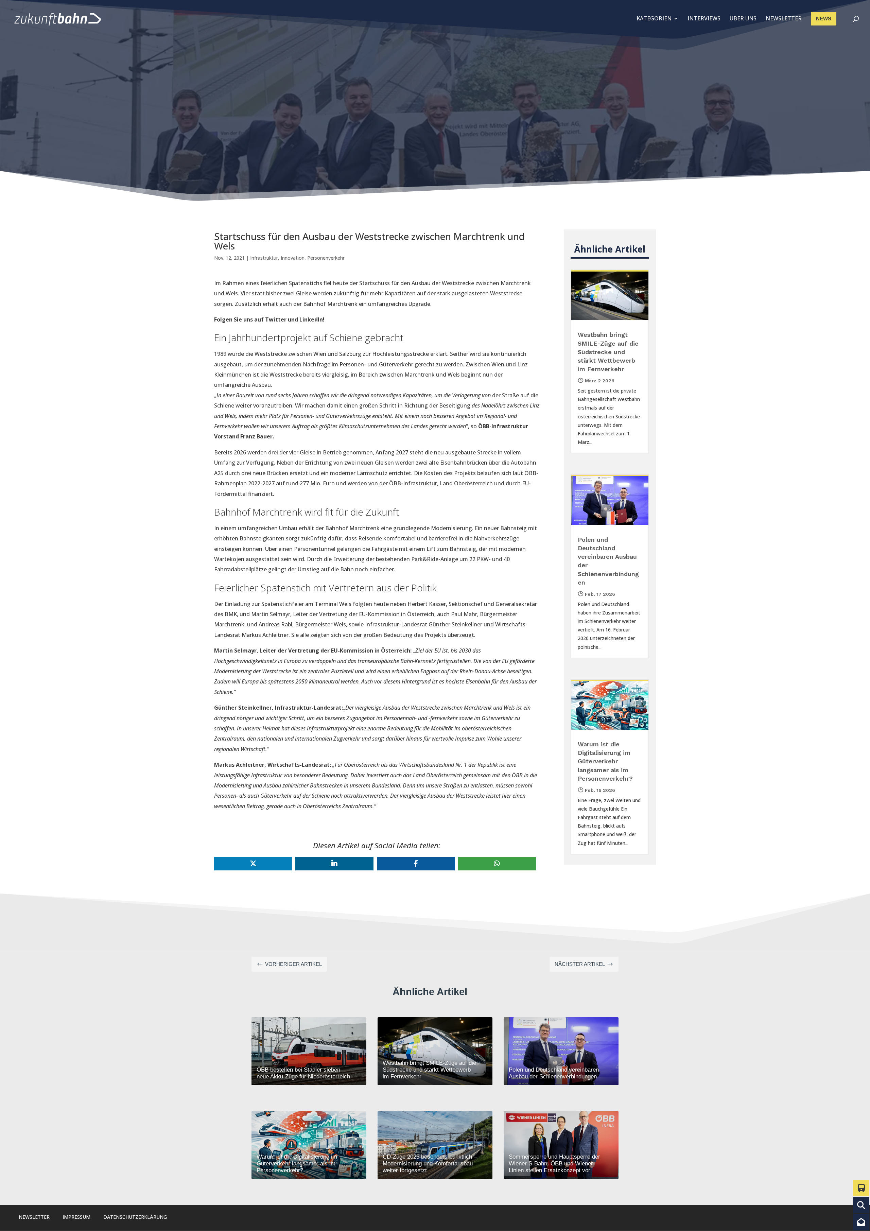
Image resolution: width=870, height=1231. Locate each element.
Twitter (275, 319)
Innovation (292, 258)
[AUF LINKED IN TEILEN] (334, 863)
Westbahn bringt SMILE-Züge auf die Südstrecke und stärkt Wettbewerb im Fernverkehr (608, 351)
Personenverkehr (326, 258)
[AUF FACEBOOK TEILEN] (416, 863)
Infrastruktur (264, 258)
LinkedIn (311, 319)
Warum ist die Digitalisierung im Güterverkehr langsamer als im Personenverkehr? (605, 761)
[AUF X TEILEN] (253, 863)
